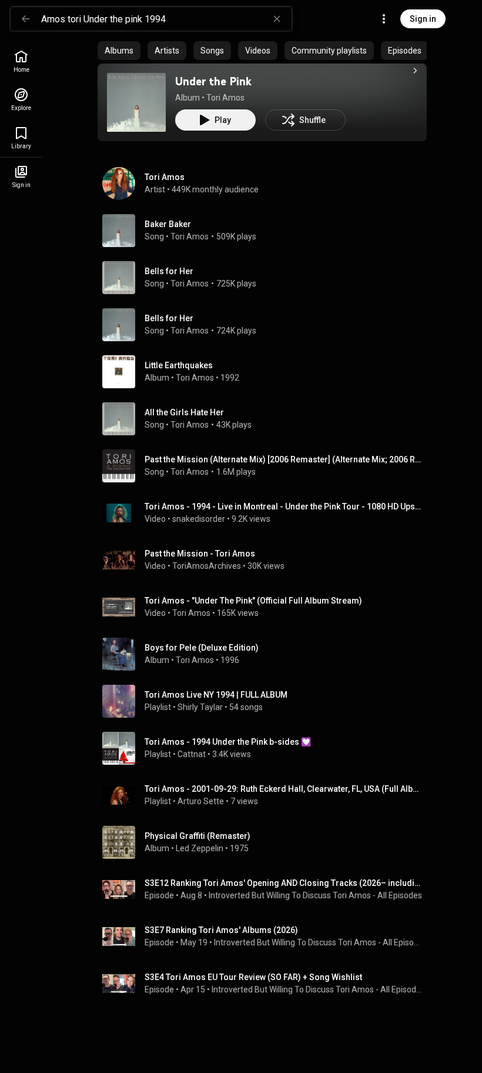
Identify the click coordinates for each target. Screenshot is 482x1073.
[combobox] (166, 19)
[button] (136, 102)
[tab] (119, 50)
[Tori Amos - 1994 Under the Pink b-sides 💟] (267, 748)
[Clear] (276, 18)
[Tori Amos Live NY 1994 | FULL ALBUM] (267, 701)
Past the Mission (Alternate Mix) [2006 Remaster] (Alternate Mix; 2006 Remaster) (284, 459)
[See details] (415, 71)
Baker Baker (168, 224)
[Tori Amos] (267, 183)
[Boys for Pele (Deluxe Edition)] (267, 654)
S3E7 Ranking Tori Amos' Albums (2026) (221, 930)
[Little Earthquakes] (267, 371)
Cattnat (192, 754)
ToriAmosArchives (206, 566)
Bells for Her (169, 271)
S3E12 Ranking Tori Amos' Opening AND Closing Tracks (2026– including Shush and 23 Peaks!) (284, 883)
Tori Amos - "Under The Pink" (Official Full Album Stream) (253, 600)
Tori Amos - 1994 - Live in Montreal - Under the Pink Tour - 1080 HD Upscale (284, 506)
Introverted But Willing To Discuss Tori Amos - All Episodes (315, 895)
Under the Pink (213, 81)
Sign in (423, 19)
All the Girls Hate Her (184, 412)
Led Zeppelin (199, 848)
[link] (21, 61)
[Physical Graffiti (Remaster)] (267, 842)
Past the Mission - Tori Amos (200, 553)
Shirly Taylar (200, 707)
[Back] (25, 18)
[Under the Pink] (136, 102)
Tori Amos (225, 97)
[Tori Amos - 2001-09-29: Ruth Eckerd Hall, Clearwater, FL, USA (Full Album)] (267, 795)
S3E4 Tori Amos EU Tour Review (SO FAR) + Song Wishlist (253, 977)
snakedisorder (198, 519)
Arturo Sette (201, 801)
